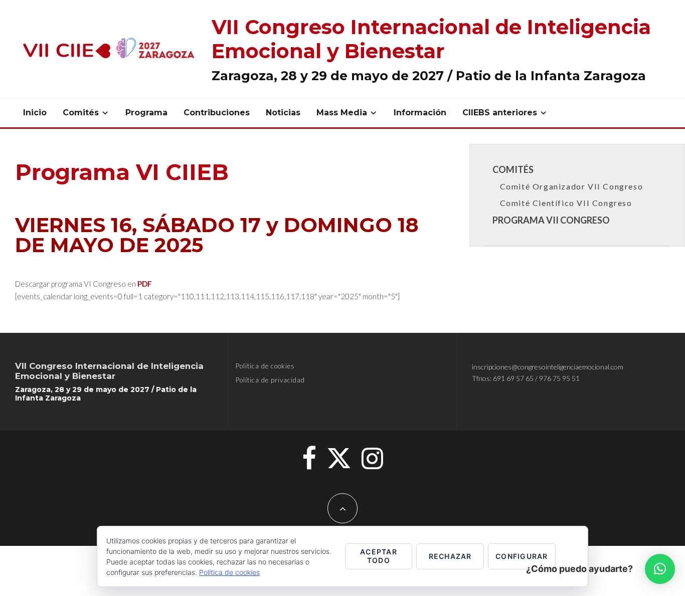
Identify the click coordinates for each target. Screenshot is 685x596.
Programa (146, 112)
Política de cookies (265, 366)
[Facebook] (309, 458)
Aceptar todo (378, 555)
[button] (660, 569)
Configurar (521, 556)
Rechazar (450, 556)
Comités (81, 112)
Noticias (283, 112)
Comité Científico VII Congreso (566, 203)
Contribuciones (217, 112)
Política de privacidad (270, 380)
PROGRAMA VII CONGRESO (551, 220)
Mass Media (341, 112)
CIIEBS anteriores (499, 112)
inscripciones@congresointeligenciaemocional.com (547, 366)
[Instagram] (372, 458)
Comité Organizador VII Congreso (571, 186)
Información (420, 112)
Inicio (35, 112)
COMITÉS (513, 169)
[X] (339, 458)
